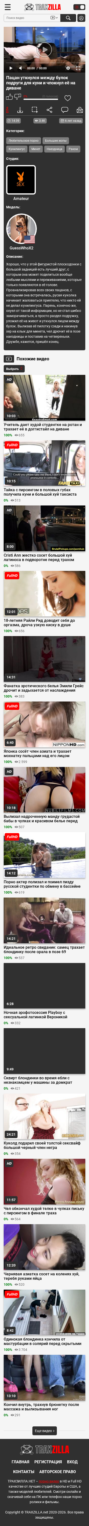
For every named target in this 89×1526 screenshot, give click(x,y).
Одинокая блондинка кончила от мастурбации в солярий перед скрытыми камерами (42, 1341)
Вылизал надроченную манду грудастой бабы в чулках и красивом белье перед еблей (42, 818)
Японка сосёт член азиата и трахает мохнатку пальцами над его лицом (37, 753)
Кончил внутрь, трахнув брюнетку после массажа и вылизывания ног (41, 1407)
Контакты (23, 1471)
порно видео (49, 1481)
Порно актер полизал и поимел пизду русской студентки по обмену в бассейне (42, 884)
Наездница (54, 149)
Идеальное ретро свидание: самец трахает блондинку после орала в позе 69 (44, 949)
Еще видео (44, 1431)
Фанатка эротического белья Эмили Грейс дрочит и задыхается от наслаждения (44, 688)
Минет (35, 149)
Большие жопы (56, 140)
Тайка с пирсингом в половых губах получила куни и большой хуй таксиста (40, 492)
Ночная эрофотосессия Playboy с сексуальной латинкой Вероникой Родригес (35, 1014)
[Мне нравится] (9, 97)
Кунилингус (17, 149)
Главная (20, 1462)
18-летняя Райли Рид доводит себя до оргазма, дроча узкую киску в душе (39, 622)
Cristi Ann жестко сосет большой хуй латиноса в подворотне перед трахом (39, 557)
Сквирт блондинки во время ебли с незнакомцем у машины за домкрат (38, 1080)
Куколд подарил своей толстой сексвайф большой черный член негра (42, 1145)
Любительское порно (24, 140)
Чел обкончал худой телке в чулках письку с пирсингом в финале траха (44, 1210)
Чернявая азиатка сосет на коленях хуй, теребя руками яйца (41, 1276)
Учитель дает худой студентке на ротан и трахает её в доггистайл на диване (43, 427)
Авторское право (57, 1471)
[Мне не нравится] (17, 97)
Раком (73, 149)
